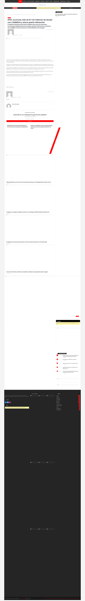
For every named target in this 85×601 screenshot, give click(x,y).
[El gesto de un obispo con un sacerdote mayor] (59, 364)
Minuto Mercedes (22, 598)
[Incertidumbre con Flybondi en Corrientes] (59, 360)
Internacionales (56, 1)
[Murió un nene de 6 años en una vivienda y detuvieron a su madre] (42, 562)
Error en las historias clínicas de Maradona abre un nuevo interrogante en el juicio (70, 372)
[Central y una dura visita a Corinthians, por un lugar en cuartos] (59, 368)
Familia (51, 1)
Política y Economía (30, 1)
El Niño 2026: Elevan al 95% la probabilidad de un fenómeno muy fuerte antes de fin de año (70, 356)
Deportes (47, 1)
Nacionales (42, 1)
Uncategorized (58, 408)
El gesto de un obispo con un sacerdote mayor (70, 363)
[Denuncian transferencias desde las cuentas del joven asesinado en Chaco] (34, 531)
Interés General (62, 1)
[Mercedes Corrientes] (15, 1)
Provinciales (37, 1)
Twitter (7, 405)
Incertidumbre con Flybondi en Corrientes (69, 359)
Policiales (24, 1)
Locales (20, 1)
